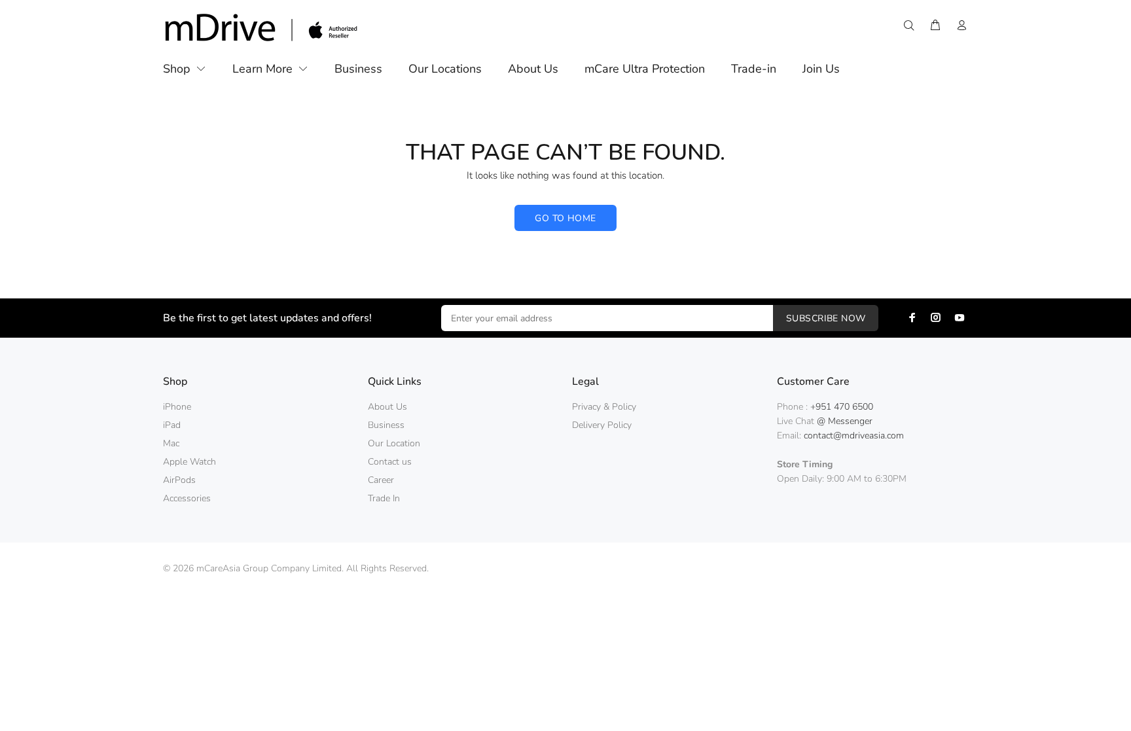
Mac (171, 443)
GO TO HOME (565, 218)
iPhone (177, 407)
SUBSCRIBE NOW (825, 318)
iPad (172, 425)
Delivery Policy (602, 425)
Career (381, 480)
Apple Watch (189, 461)
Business (386, 425)
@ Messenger (844, 421)
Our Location (394, 443)
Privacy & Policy (604, 407)
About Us (387, 407)
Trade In (384, 498)
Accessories (187, 498)
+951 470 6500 (841, 407)
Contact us (390, 461)
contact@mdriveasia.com (854, 435)
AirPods (179, 480)
